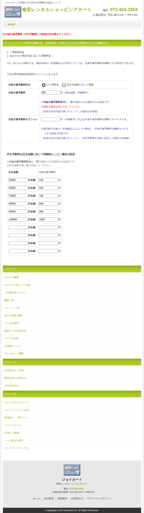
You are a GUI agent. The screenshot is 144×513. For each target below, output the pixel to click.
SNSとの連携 (11, 432)
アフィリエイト (12, 425)
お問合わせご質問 (14, 370)
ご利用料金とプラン (15, 292)
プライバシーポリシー (99, 498)
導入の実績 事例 (13, 315)
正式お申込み (11, 385)
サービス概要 (11, 277)
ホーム (36, 498)
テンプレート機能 (14, 353)
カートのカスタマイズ (16, 402)
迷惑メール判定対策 (15, 330)
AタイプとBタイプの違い (18, 285)
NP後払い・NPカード (16, 417)
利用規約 (62, 498)
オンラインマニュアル (16, 448)
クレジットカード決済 (16, 410)
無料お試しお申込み (15, 378)
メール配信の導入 (14, 440)
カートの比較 (11, 338)
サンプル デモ (12, 307)
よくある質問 (11, 323)
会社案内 (49, 498)
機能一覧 (9, 300)
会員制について (12, 346)
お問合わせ (77, 498)
